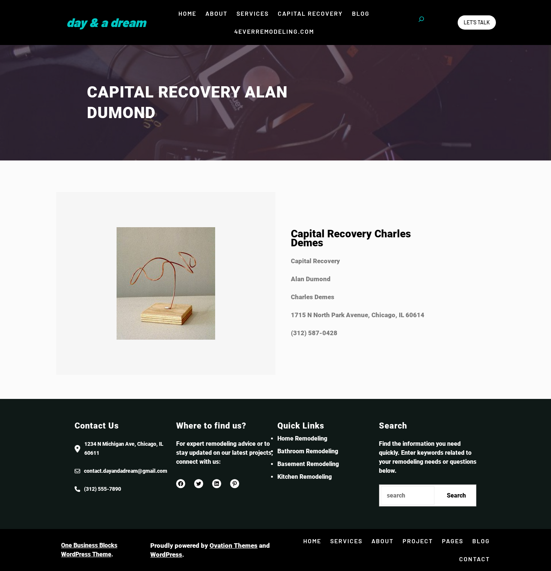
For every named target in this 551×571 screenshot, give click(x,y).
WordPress (166, 554)
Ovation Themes (234, 545)
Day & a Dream (106, 22)
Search (456, 495)
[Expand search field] (421, 22)
